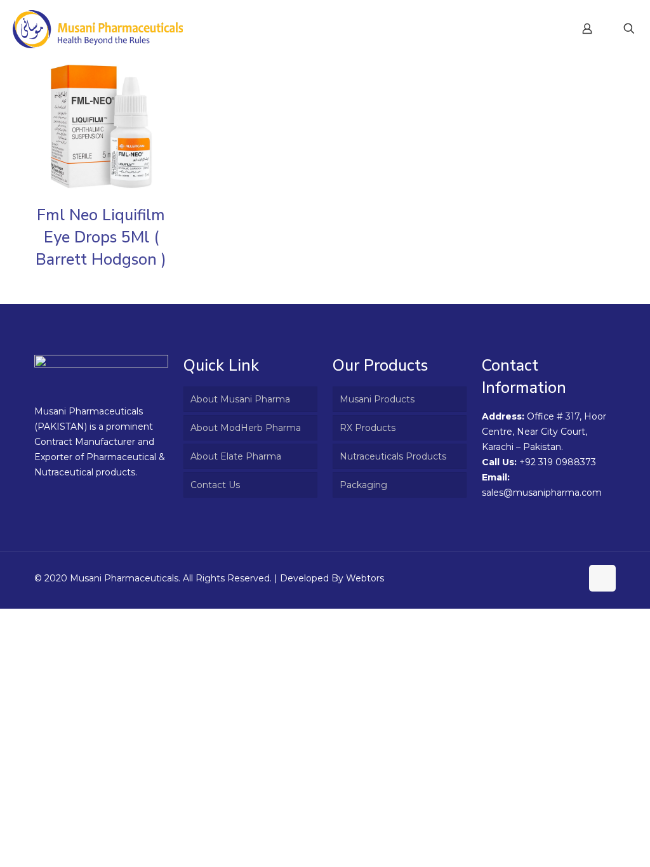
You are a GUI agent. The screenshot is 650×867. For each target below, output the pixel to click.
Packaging (363, 485)
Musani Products (377, 399)
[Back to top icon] (602, 578)
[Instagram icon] (571, 578)
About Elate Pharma (235, 456)
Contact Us (215, 485)
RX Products (367, 428)
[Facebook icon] (558, 578)
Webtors (365, 578)
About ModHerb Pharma (245, 428)
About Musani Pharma (240, 399)
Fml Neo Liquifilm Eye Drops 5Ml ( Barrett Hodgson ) (101, 237)
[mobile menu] (543, 28)
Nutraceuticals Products (393, 456)
